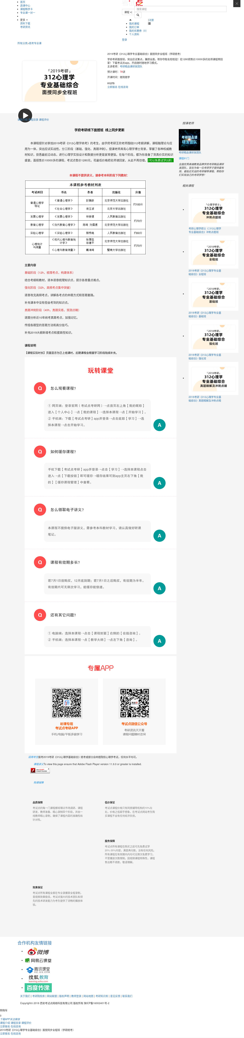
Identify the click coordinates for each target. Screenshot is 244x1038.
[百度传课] (38, 987)
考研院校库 (38, 996)
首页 (22, 2)
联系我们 (127, 996)
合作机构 (26, 942)
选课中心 (25, 5)
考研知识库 (102, 996)
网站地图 (88, 996)
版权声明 (64, 996)
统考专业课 (35, 43)
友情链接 (43, 942)
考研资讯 (25, 27)
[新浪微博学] (38, 951)
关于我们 (25, 996)
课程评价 (44, 119)
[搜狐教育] (38, 978)
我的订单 (134, 27)
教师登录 (76, 996)
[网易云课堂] (38, 960)
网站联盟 (52, 996)
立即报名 (112, 87)
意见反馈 (115, 996)
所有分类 (23, 43)
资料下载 (25, 23)
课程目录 (33, 119)
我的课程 (134, 23)
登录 (124, 39)
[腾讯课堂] (38, 969)
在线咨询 (123, 87)
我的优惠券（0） (138, 30)
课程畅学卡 (26, 9)
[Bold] (137, 15)
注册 (151, 20)
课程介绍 (23, 119)
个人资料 (134, 34)
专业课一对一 (27, 12)
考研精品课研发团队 (131, 66)
